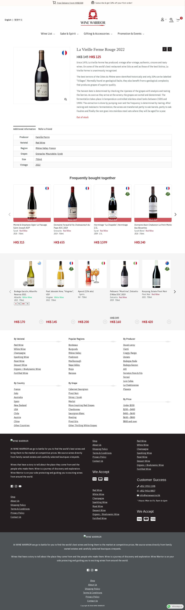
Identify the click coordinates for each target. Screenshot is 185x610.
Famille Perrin (43, 137)
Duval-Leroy (129, 345)
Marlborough (75, 361)
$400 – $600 (129, 413)
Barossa (72, 373)
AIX (125, 369)
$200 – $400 (129, 409)
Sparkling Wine (21, 357)
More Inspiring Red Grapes (81, 405)
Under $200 (128, 405)
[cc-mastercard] (101, 479)
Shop (13, 497)
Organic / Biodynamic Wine (27, 369)
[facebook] (12, 486)
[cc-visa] (95, 479)
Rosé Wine (19, 361)
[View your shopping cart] (178, 20)
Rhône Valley (42, 148)
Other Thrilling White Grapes (83, 425)
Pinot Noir (74, 393)
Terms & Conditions (20, 509)
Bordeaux (73, 345)
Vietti (126, 349)
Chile (16, 413)
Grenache (40, 154)
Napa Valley (74, 365)
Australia (18, 397)
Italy (16, 393)
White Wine (20, 349)
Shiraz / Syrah (75, 397)
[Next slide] (175, 214)
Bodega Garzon (130, 365)
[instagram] (16, 486)
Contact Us (16, 517)
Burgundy (73, 349)
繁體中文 (18, 20)
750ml (39, 159)
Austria (17, 417)
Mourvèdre (51, 154)
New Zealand (20, 405)
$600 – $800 (129, 417)
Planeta (127, 389)
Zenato (126, 357)
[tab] (24, 129)
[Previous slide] (9, 214)
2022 (38, 165)
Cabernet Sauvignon (78, 389)
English (8, 20)
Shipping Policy (18, 505)
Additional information (24, 129)
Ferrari (126, 377)
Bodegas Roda (130, 361)
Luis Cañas (128, 381)
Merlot (72, 401)
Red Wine (40, 142)
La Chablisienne (131, 385)
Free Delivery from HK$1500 (69, 3)
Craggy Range (130, 353)
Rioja (71, 369)
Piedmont (73, 357)
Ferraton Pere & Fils (132, 373)
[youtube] (20, 486)
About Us (15, 501)
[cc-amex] (106, 479)
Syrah (60, 154)
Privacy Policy (17, 513)
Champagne (19, 353)
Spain (16, 401)
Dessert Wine (20, 365)
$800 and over (130, 421)
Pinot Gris (73, 421)
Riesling (73, 417)
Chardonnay (74, 409)
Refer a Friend (45, 129)
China (17, 421)
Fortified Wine (21, 373)
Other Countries (22, 425)
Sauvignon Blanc (77, 413)
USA (16, 409)
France (52, 148)
